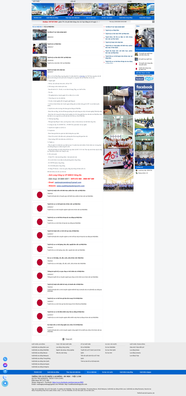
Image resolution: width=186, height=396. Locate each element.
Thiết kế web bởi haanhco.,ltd (145, 393)
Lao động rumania (135, 353)
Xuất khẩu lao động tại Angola (40, 364)
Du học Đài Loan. (89, 390)
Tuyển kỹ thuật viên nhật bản (114, 42)
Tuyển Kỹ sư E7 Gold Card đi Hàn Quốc (91, 351)
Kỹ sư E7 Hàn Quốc (50, 389)
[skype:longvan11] (149, 80)
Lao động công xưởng (62, 347)
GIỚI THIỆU (36, 1)
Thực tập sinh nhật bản (73, 18)
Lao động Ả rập (134, 355)
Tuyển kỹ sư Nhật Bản (112, 30)
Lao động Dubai (134, 350)
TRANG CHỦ (37, 18)
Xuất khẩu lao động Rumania (135, 389)
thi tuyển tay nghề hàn (145, 59)
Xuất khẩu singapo (145, 18)
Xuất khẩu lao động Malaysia (40, 355)
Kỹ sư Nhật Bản (85, 347)
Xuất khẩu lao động (52, 18)
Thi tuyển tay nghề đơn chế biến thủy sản (145, 54)
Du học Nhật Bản (110, 347)
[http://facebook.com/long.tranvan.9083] (139, 80)
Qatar (50, 390)
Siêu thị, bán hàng (61, 353)
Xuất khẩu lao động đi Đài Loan (116, 389)
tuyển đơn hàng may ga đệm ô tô (145, 68)
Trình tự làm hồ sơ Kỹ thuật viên (90, 361)
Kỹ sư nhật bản (91, 18)
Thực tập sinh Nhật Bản (79, 389)
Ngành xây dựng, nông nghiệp (65, 350)
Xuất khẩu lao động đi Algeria (40, 367)
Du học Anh (108, 353)
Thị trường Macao (92, 389)
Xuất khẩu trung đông (126, 18)
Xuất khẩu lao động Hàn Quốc (40, 361)
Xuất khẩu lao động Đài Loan (40, 347)
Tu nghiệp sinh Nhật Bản (64, 389)
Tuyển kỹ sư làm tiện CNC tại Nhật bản (117, 34)
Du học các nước (107, 18)
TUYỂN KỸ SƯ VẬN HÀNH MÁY (115, 27)
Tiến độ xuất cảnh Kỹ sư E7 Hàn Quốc (90, 357)
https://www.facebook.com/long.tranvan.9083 (67, 382)
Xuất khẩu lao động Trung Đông (41, 358)
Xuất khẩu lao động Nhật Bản (40, 350)
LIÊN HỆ (72, 1)
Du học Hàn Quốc (110, 350)
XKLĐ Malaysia (102, 389)
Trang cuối (69, 339)
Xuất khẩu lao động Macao (39, 353)
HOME (130, 1)
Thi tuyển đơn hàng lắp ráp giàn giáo (146, 63)
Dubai (55, 390)
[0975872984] (5, 359)
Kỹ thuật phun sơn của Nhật (144, 49)
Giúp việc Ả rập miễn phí (137, 347)
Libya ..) (59, 390)
